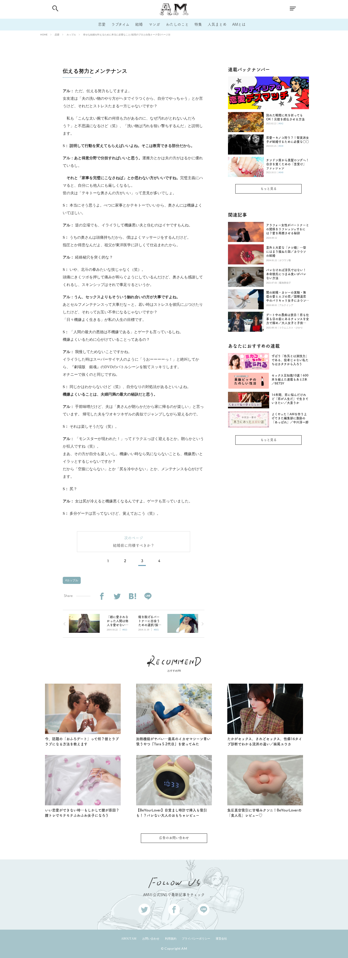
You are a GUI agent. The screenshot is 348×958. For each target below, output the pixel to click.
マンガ (154, 24)
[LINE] (148, 596)
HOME (44, 34)
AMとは (238, 24)
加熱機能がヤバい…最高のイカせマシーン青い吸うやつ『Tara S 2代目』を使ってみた (173, 741)
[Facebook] (101, 596)
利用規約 (170, 938)
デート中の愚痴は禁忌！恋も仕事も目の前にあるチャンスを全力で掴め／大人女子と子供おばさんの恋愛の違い (287, 319)
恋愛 (102, 24)
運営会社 (221, 938)
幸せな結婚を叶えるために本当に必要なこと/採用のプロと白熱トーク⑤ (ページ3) (126, 34)
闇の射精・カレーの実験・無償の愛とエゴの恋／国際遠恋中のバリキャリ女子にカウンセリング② (287, 296)
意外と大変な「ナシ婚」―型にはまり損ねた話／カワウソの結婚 (286, 251)
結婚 (139, 24)
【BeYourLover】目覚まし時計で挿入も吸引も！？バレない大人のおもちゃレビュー (171, 812)
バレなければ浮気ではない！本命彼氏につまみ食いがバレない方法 (286, 274)
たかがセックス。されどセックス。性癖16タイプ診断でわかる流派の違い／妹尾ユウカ (264, 741)
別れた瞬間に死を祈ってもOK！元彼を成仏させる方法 (285, 117)
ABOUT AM (128, 938)
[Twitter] (117, 596)
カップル (71, 34)
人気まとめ (217, 24)
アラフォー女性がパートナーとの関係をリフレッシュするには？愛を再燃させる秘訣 (287, 229)
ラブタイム (120, 24)
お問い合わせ (150, 938)
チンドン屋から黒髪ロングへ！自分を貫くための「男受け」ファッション (287, 164)
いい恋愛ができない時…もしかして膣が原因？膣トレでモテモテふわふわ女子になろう (82, 812)
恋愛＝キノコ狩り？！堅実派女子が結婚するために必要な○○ (287, 139)
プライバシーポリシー (196, 938)
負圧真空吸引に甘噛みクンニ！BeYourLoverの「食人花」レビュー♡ (264, 812)
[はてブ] (132, 596)
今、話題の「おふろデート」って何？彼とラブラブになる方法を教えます (82, 741)
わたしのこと (177, 24)
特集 (198, 24)
